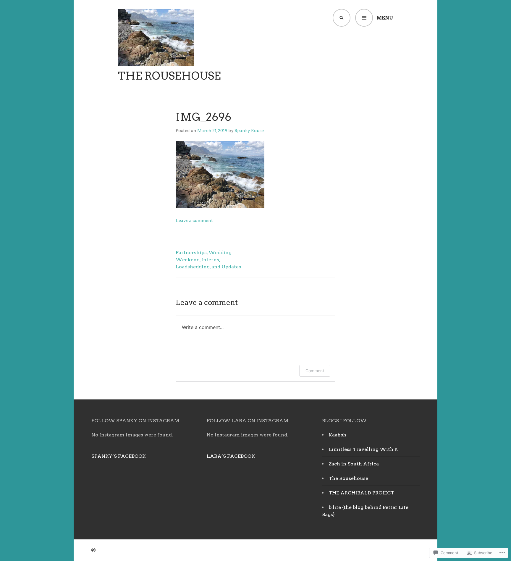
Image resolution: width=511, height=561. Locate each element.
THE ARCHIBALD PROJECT (361, 493)
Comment (314, 370)
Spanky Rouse (249, 130)
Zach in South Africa (354, 464)
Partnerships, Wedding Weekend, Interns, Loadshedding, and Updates (208, 260)
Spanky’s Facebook (118, 456)
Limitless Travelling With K (363, 449)
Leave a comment (194, 220)
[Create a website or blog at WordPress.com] (93, 550)
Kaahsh (337, 435)
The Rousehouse (169, 75)
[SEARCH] (341, 18)
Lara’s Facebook (231, 456)
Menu (384, 18)
